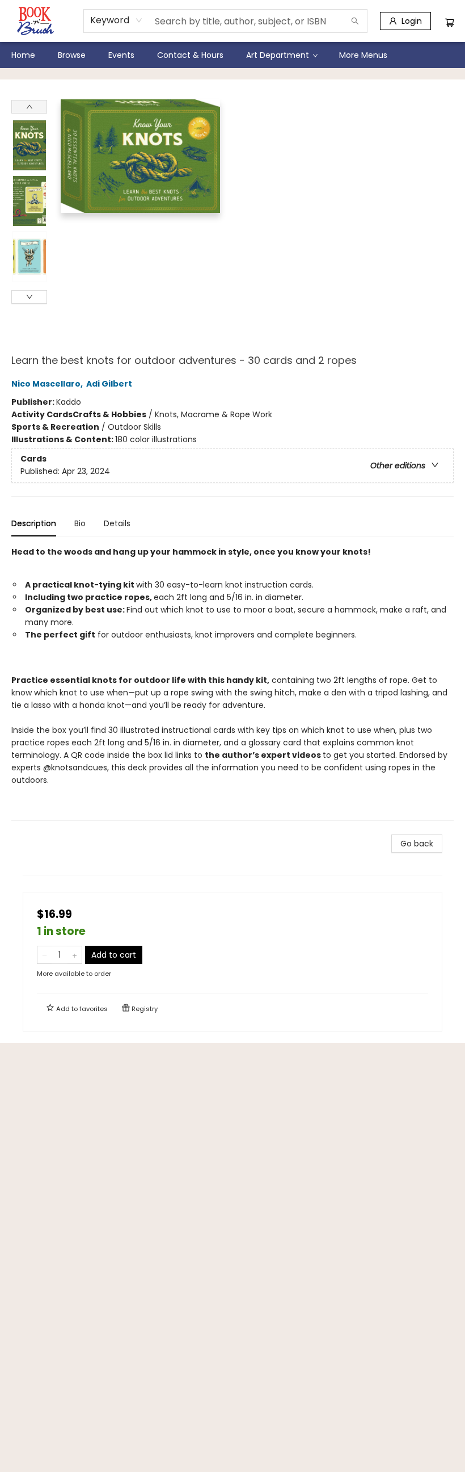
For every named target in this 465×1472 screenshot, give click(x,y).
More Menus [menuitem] (363, 55)
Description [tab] (33, 523)
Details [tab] (117, 523)
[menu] (232, 55)
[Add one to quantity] (74, 955)
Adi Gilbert (109, 383)
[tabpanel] (232, 683)
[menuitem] (23, 55)
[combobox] (116, 20)
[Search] (355, 21)
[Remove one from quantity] (44, 955)
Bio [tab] (80, 523)
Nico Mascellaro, (47, 383)
